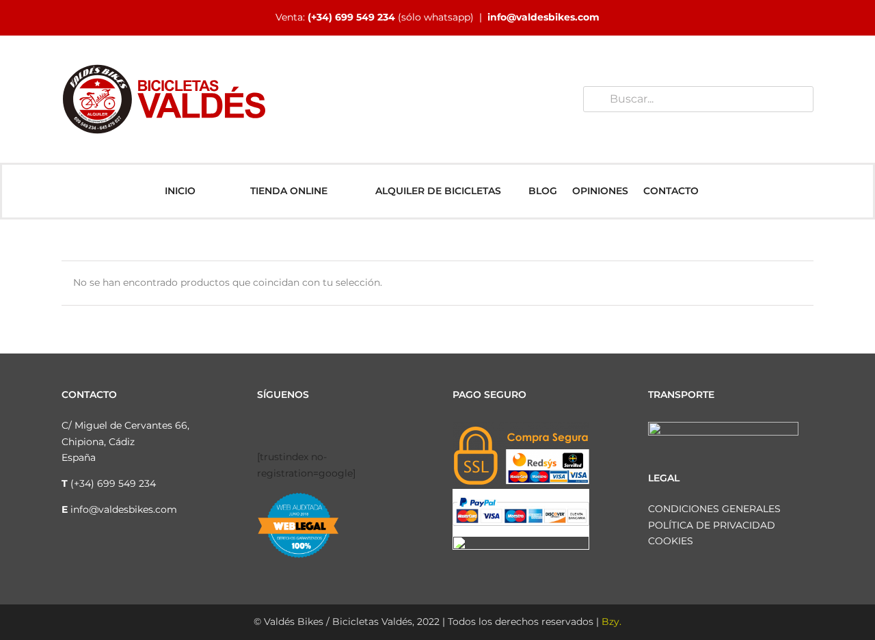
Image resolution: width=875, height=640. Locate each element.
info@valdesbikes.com (543, 17)
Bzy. (611, 621)
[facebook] (261, 427)
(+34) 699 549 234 (351, 17)
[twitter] (305, 427)
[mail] (370, 427)
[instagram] (283, 427)
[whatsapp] (349, 427)
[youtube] (327, 427)
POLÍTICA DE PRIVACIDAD (711, 525)
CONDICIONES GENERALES (714, 509)
